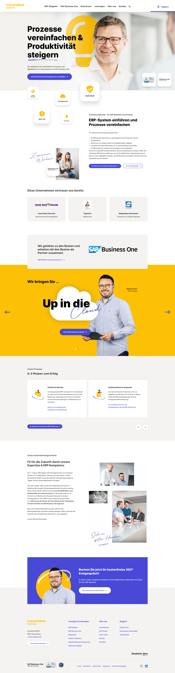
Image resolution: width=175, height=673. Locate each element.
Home (79, 666)
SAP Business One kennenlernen (50, 260)
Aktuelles (102, 642)
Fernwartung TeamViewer (128, 631)
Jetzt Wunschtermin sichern (73, 332)
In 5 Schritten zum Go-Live (117, 405)
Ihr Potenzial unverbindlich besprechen (104, 166)
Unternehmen (104, 627)
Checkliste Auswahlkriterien (57, 410)
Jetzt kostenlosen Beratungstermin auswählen (48, 77)
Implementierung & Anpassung (79, 642)
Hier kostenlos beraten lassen (93, 590)
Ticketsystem (124, 635)
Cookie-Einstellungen (119, 666)
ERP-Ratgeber (51, 6)
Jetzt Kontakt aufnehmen (38, 643)
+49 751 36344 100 (34, 637)
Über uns (112, 6)
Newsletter (87, 666)
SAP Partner (103, 631)
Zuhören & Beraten (74, 638)
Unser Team (103, 635)
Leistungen (99, 6)
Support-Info (124, 627)
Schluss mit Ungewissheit (56, 407)
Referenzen (86, 6)
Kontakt (122, 6)
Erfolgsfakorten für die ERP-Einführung (122, 407)
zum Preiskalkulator (132, 166)
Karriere (102, 638)
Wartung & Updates (75, 646)
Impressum (106, 666)
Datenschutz (96, 666)
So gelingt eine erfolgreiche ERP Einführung (44, 426)
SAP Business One (69, 6)
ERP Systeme (72, 627)
